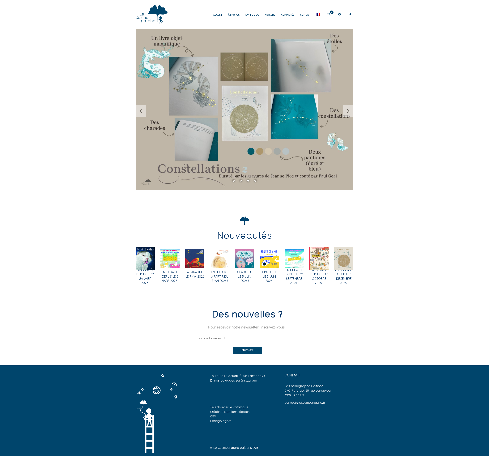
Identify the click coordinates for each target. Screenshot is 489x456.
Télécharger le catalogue (229, 407)
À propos (234, 14)
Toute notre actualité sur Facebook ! (237, 376)
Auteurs (270, 14)
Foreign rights (220, 421)
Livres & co (252, 14)
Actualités (287, 14)
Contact (305, 14)
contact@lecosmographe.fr (305, 402)
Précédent (141, 111)
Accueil (217, 14)
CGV (213, 416)
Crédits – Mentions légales (229, 412)
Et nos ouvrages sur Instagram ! (234, 380)
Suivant (348, 111)
